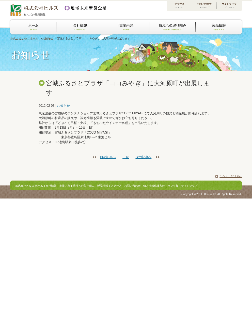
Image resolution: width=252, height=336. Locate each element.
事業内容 (64, 185)
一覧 (126, 157)
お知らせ (47, 38)
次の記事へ (144, 157)
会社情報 (51, 185)
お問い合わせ (132, 185)
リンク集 (173, 185)
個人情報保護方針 (154, 185)
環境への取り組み (83, 185)
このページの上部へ (231, 176)
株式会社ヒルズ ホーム (24, 38)
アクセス (116, 185)
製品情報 (102, 185)
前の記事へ (108, 157)
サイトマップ (189, 185)
